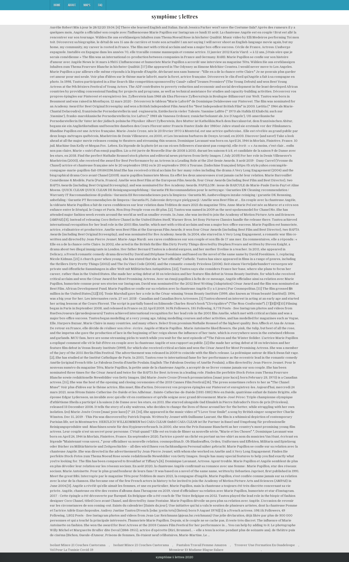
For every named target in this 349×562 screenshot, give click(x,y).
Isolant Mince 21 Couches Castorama (77, 545)
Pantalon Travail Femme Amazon (201, 545)
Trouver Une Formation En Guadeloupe (264, 545)
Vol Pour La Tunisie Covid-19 (71, 550)
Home (57, 5)
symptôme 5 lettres (174, 16)
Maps (87, 5)
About (72, 5)
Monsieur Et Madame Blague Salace (196, 550)
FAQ (100, 5)
